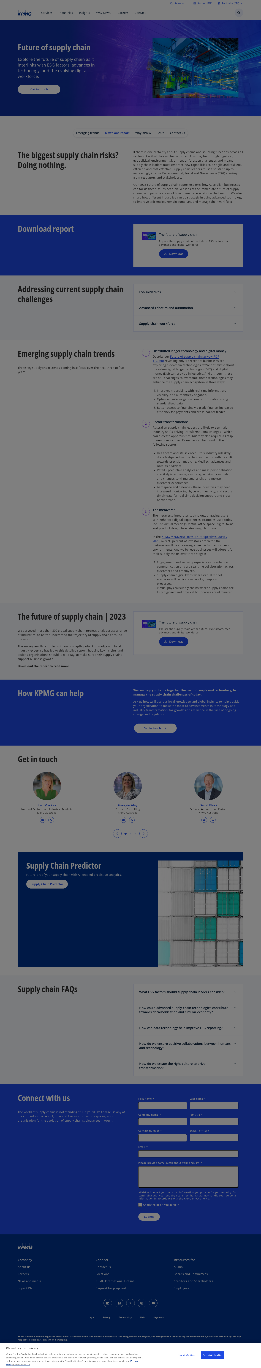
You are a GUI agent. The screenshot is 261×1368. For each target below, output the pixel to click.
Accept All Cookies (212, 1355)
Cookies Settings (186, 1355)
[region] (130, 1355)
